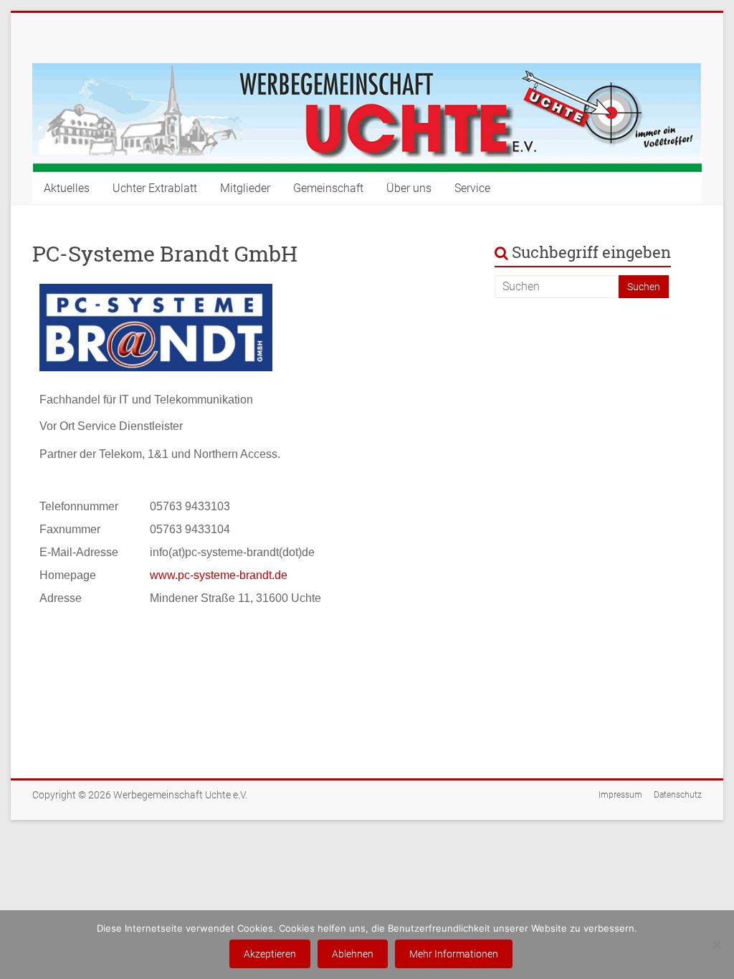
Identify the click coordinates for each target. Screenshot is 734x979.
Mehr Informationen (453, 954)
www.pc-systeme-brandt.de (218, 575)
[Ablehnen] (716, 944)
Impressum (620, 795)
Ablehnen (352, 954)
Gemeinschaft (328, 188)
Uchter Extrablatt (155, 188)
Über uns (409, 188)
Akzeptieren (270, 954)
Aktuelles (67, 188)
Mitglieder (245, 188)
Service (472, 188)
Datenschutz (678, 795)
